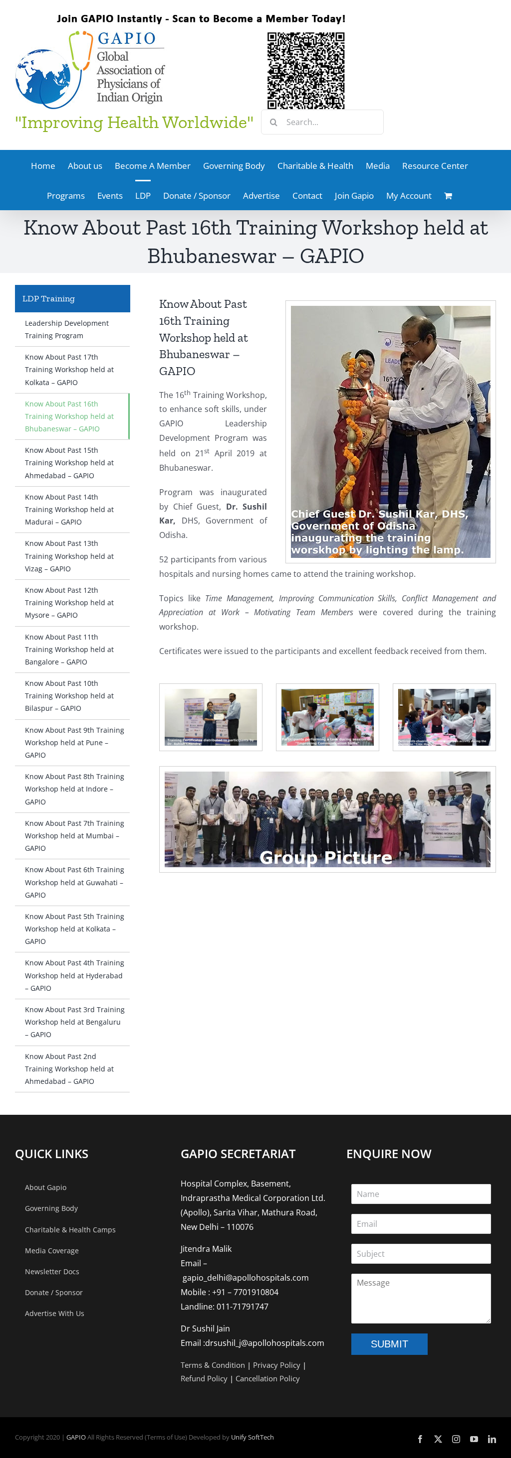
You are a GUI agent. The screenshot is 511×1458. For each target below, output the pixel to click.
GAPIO (76, 1437)
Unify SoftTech (252, 1437)
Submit (389, 1343)
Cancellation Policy (268, 1378)
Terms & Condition (213, 1365)
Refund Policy (204, 1378)
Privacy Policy (276, 1365)
